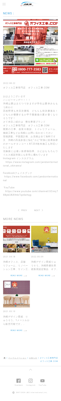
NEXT (37, 210)
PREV (24, 210)
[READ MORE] (16, 227)
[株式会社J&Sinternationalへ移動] (5, 358)
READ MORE (17, 276)
